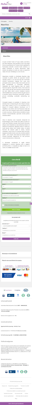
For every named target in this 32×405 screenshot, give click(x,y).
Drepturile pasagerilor (13, 386)
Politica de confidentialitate (16, 388)
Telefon (4, 197)
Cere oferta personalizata (16, 403)
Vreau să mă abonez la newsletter (12, 205)
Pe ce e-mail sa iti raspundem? (10, 193)
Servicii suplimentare (8, 396)
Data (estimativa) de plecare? (10, 175)
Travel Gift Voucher (13, 7)
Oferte (4, 51)
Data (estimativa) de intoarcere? (10, 179)
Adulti (4, 184)
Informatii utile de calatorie (22, 396)
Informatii (5, 48)
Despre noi (4, 386)
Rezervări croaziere (13, 10)
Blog (16, 398)
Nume (4, 232)
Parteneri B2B (5, 7)
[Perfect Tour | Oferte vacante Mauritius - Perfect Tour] (16, 3)
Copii (4, 188)
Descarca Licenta (22, 330)
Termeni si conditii (25, 386)
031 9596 (25, 4)
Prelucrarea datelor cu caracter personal (16, 391)
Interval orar (5, 223)
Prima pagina (4, 21)
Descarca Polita (5, 350)
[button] (26, 17)
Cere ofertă (20, 10)
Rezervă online (27, 7)
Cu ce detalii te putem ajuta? (9, 165)
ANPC (27, 309)
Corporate (20, 7)
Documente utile (18, 393)
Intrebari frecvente (8, 393)
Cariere (26, 393)
